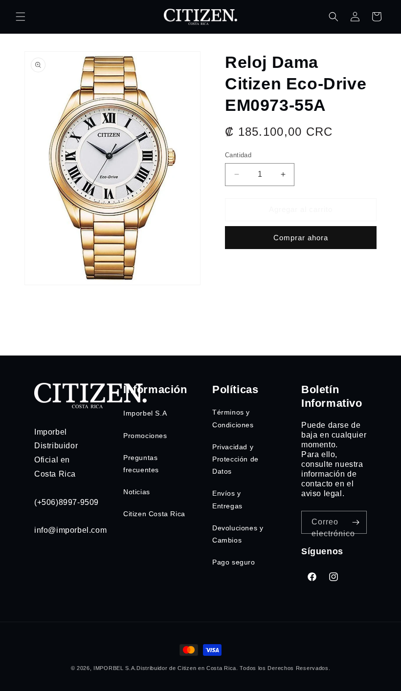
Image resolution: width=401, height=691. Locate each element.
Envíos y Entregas (227, 499)
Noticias (136, 492)
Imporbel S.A (145, 413)
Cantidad (238, 155)
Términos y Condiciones (233, 418)
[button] (20, 16)
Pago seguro (233, 562)
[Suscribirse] (355, 522)
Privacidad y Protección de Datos (235, 459)
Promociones (145, 436)
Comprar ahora (300, 237)
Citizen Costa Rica (154, 514)
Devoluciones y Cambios (237, 534)
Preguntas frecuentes (141, 464)
